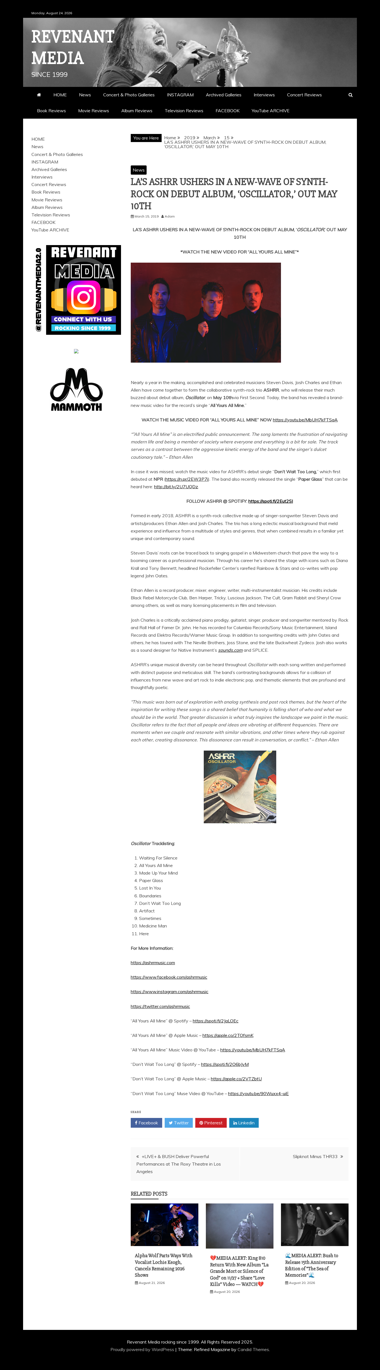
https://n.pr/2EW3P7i (187, 479)
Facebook (147, 1122)
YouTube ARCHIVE (271, 110)
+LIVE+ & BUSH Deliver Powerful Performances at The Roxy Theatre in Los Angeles (178, 1164)
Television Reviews (184, 110)
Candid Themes (253, 1349)
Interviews (264, 94)
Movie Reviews (93, 110)
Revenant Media (73, 47)
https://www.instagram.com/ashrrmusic (169, 991)
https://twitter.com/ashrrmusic (160, 1006)
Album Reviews (136, 110)
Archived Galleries (223, 94)
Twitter (181, 1122)
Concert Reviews (304, 94)
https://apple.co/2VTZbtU (236, 1078)
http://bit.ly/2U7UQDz (176, 486)
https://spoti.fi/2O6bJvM (225, 1064)
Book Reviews (51, 110)
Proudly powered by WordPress (142, 1349)
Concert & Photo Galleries (129, 94)
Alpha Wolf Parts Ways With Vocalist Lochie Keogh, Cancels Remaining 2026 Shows (164, 1265)
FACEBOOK (228, 110)
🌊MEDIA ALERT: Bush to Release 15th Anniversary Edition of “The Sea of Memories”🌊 (311, 1265)
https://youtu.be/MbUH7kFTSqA (305, 420)
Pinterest (213, 1122)
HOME (60, 94)
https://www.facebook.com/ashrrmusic (169, 977)
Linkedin (246, 1122)
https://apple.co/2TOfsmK (228, 1035)
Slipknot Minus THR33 (315, 1156)
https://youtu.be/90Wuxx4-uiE (258, 1093)
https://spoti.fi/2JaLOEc (215, 1021)
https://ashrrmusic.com (153, 962)
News (85, 94)
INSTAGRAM (180, 94)
